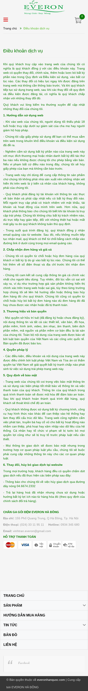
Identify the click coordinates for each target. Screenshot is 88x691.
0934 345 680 (70, 524)
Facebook (24, 663)
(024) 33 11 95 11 (32, 524)
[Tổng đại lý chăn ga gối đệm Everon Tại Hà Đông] (44, 7)
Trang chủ (10, 28)
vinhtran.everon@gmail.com (32, 531)
